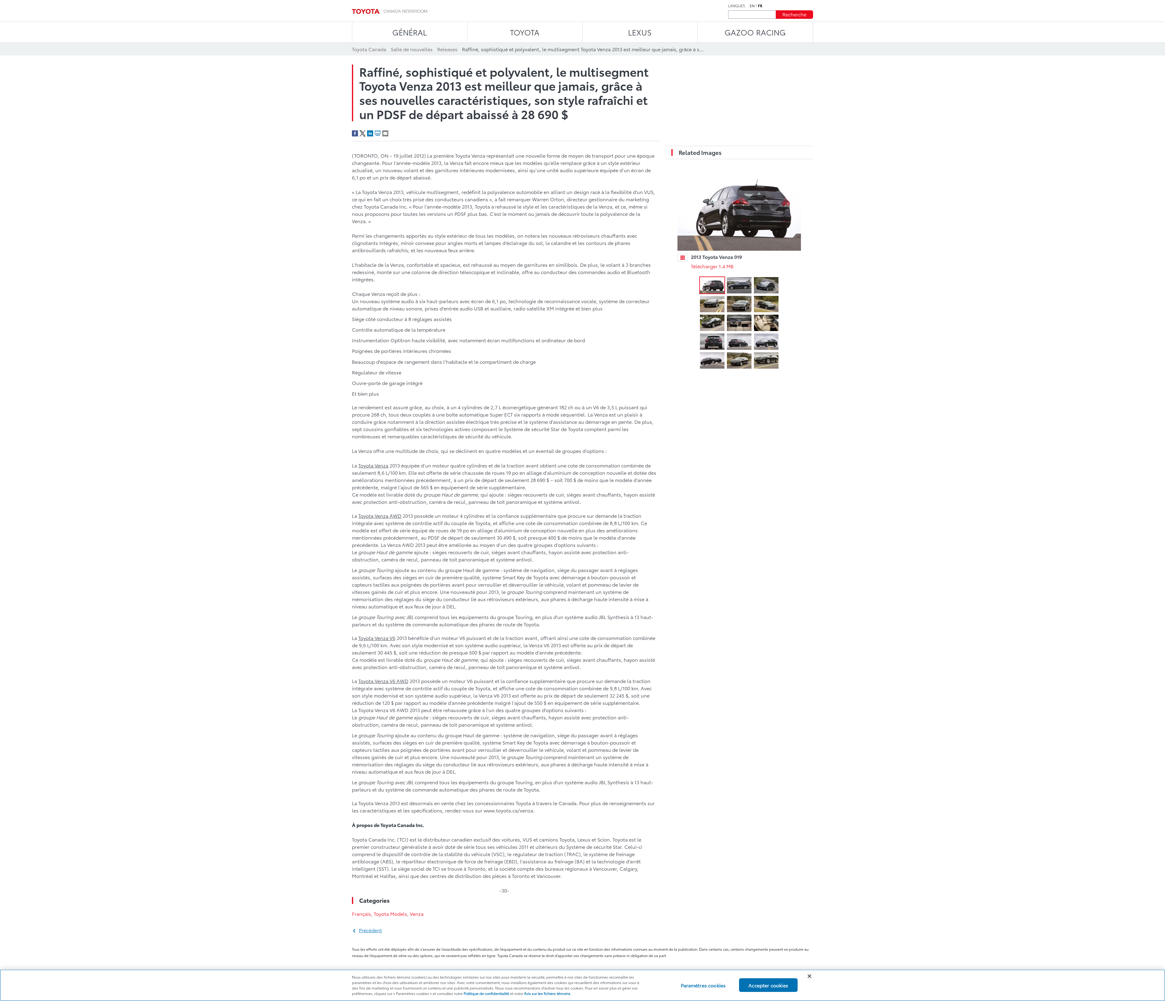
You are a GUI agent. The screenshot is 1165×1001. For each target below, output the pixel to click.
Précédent (370, 929)
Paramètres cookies (703, 985)
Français (361, 913)
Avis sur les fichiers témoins (547, 993)
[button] (712, 285)
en (752, 5)
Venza (417, 913)
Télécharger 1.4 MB (712, 266)
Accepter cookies (768, 985)
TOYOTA (524, 32)
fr (760, 5)
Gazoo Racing (755, 32)
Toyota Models (390, 913)
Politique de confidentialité (486, 993)
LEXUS (640, 32)
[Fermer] (809, 976)
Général (409, 32)
